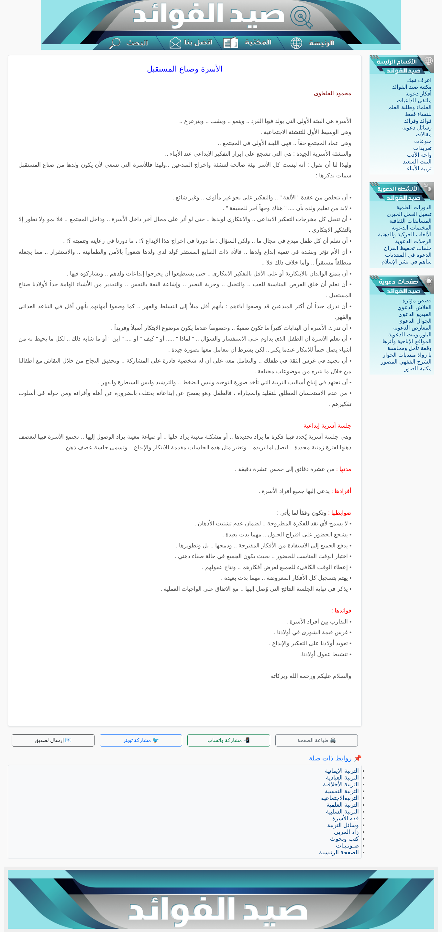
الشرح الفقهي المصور (406, 362)
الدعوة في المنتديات (408, 255)
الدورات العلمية (414, 207)
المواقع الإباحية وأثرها (407, 341)
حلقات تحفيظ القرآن (408, 248)
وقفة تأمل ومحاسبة (409, 348)
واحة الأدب (419, 155)
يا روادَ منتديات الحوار (407, 355)
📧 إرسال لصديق (53, 740)
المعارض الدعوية (412, 328)
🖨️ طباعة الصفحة (316, 740)
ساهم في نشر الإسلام (406, 262)
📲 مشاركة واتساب (228, 740)
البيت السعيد (417, 162)
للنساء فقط (418, 114)
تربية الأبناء (419, 168)
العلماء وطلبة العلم (410, 107)
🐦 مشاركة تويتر (141, 740)
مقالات (424, 134)
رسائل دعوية (417, 128)
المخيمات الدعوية (412, 228)
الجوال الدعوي (415, 321)
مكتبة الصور (418, 368)
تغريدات (422, 148)
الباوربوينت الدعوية (410, 334)
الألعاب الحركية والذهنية (405, 234)
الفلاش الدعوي (414, 307)
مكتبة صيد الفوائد (412, 87)
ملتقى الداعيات (414, 100)
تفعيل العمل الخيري (409, 214)
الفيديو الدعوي (415, 314)
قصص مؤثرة (417, 301)
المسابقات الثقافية (410, 221)
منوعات (423, 141)
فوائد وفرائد (418, 121)
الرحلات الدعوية (413, 241)
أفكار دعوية (418, 94)
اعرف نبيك (419, 80)
